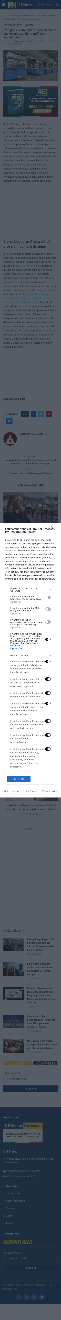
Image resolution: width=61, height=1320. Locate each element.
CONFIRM (19, 779)
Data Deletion (11, 791)
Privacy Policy (49, 791)
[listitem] (30, 589)
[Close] (54, 529)
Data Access (30, 791)
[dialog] (30, 660)
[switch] (48, 597)
